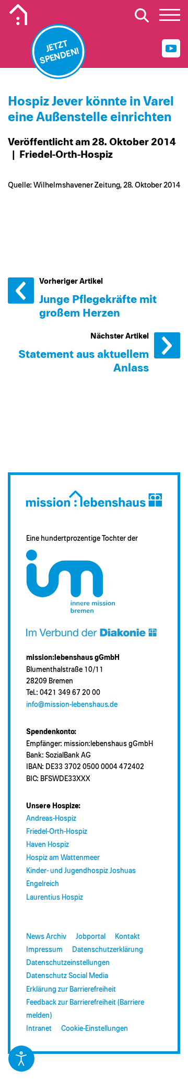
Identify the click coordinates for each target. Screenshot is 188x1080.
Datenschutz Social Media (67, 976)
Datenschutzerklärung (107, 950)
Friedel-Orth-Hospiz (56, 831)
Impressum (44, 950)
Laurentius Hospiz (54, 897)
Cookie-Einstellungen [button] (94, 1028)
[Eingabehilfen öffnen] (21, 1059)
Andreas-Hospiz (51, 818)
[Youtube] (171, 48)
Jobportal (90, 936)
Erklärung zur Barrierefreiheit (71, 989)
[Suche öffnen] (141, 15)
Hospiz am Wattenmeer (63, 858)
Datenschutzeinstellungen (68, 963)
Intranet (39, 1028)
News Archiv (46, 936)
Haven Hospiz (47, 845)
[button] (169, 18)
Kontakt (127, 936)
